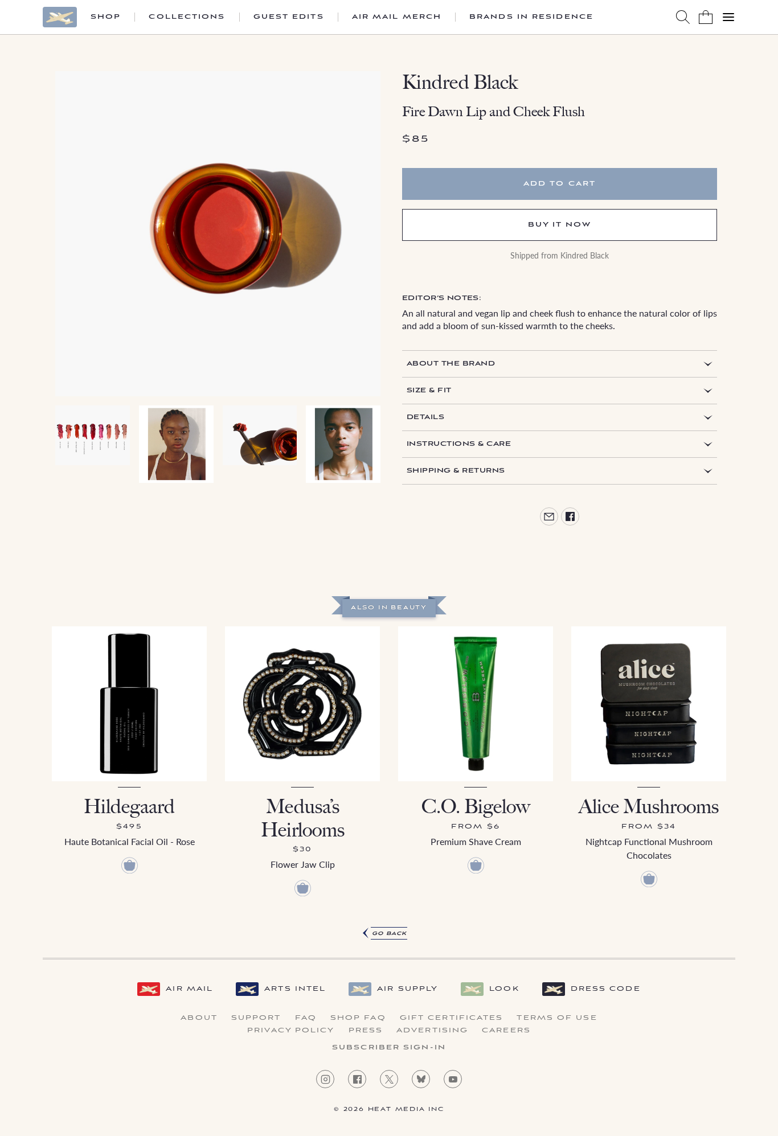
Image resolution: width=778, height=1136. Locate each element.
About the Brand (451, 363)
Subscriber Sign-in (389, 1048)
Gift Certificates (451, 1018)
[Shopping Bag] (706, 17)
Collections (187, 17)
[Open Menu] (728, 17)
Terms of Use (557, 1018)
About (199, 1018)
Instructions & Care (459, 444)
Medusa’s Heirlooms (303, 818)
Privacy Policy (290, 1031)
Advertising (432, 1031)
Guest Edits (288, 17)
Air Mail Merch (396, 17)
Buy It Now (560, 224)
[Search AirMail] (683, 17)
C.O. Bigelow (475, 806)
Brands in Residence (531, 17)
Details (425, 417)
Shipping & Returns (456, 470)
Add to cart (559, 183)
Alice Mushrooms (649, 806)
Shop (106, 17)
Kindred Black (460, 82)
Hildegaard (129, 806)
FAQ (306, 1018)
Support (256, 1018)
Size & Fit (429, 390)
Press (366, 1031)
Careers (506, 1031)
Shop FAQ (358, 1018)
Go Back (389, 933)
